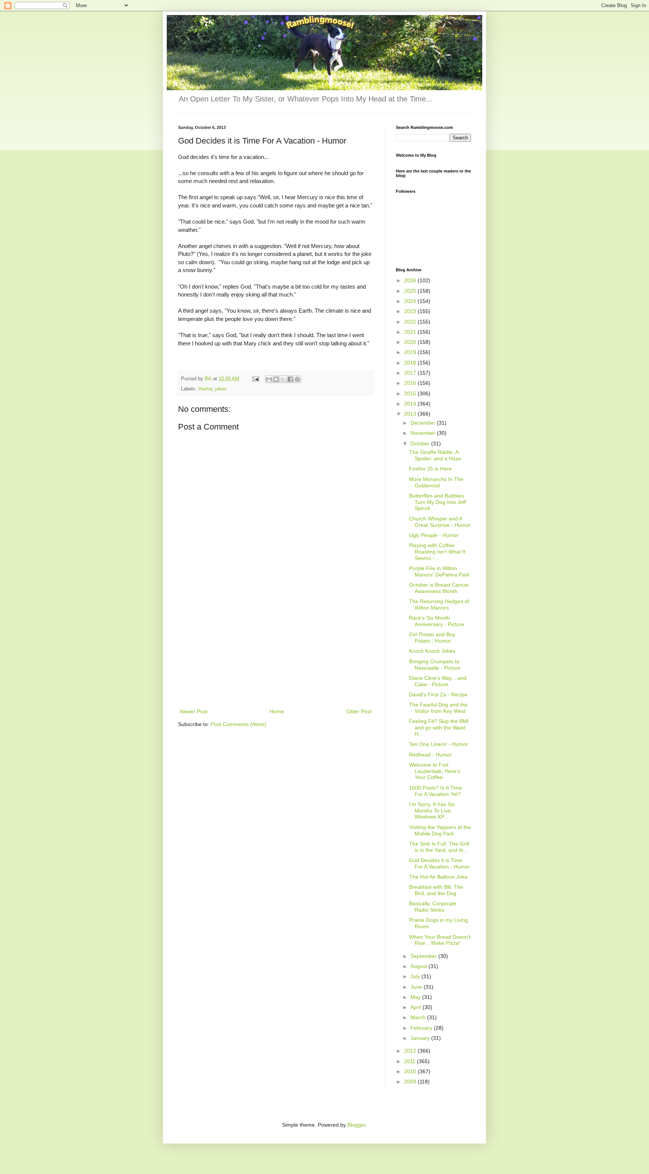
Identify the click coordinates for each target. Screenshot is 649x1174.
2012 (411, 1051)
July (416, 976)
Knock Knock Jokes (432, 651)
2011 (410, 1061)
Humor (205, 389)
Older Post (358, 711)
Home (277, 711)
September (424, 956)
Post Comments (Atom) (238, 724)
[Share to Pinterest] (297, 379)
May (416, 997)
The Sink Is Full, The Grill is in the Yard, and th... (439, 847)
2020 (411, 342)
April (417, 1007)
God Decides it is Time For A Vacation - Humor (439, 863)
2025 (411, 291)
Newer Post (193, 711)
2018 (411, 363)
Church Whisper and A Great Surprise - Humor (440, 522)
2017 (411, 373)
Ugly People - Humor (434, 535)
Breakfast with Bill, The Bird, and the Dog (436, 890)
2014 (411, 404)
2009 (411, 1082)
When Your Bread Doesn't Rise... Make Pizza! (440, 940)
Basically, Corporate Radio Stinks (432, 906)
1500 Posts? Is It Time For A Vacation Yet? (435, 791)
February (422, 1028)
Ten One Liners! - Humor (438, 744)
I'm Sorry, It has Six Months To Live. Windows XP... (432, 810)
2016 (411, 383)
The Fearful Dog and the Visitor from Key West (438, 708)
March (419, 1017)
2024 (411, 301)
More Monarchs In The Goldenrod (436, 482)
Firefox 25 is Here (430, 469)
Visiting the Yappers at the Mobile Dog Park (440, 830)
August (420, 966)
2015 (411, 393)
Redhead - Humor (430, 755)
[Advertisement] (275, 650)
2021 (411, 332)
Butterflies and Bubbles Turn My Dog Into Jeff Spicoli (437, 502)
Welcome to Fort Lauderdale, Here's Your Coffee (434, 771)
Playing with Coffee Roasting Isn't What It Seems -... (437, 551)
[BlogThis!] (276, 379)
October (421, 443)
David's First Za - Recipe (438, 694)
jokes (221, 389)
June (417, 987)
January (421, 1038)
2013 (411, 414)
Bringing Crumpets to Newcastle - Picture (434, 664)
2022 (411, 322)
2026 (411, 280)
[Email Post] (255, 378)
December (424, 423)
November (424, 433)
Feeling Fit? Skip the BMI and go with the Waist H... (439, 727)
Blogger (356, 1125)
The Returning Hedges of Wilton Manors (439, 604)
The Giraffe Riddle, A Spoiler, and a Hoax (435, 455)
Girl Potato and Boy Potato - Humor (432, 637)
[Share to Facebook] (290, 379)
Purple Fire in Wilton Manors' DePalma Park (439, 571)
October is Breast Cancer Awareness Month (439, 588)
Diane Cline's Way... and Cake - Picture (437, 681)
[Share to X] (283, 379)
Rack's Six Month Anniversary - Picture (436, 621)
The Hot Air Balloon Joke (438, 877)
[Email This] (269, 379)
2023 (411, 311)
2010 (411, 1071)
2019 (411, 352)
